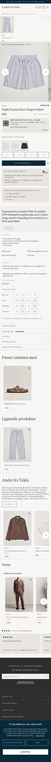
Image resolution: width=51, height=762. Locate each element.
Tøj (3, 44)
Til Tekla (8, 504)
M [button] (19, 155)
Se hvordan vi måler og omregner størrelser (21, 318)
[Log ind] (37, 7)
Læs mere (45, 130)
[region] (25, 644)
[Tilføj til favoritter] (28, 368)
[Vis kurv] (43, 7)
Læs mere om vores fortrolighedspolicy (25, 682)
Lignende (19, 418)
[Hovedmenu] (47, 7)
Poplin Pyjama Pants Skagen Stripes (6, 38)
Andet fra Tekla (15, 480)
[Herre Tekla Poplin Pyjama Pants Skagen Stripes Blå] (7, 24)
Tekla (3, 35)
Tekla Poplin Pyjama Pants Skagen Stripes (17, 465)
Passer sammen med (19, 357)
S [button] (7, 155)
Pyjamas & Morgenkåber (15, 44)
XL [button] (43, 155)
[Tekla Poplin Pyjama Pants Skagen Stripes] (17, 463)
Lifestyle (9, 228)
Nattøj (28, 44)
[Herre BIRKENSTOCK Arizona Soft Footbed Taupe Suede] (17, 383)
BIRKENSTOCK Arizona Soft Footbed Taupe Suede (15, 404)
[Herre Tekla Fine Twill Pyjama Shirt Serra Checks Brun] (17, 528)
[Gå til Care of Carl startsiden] (11, 7)
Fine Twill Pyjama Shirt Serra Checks (15, 551)
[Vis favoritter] (40, 7)
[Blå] (6, 146)
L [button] (31, 155)
